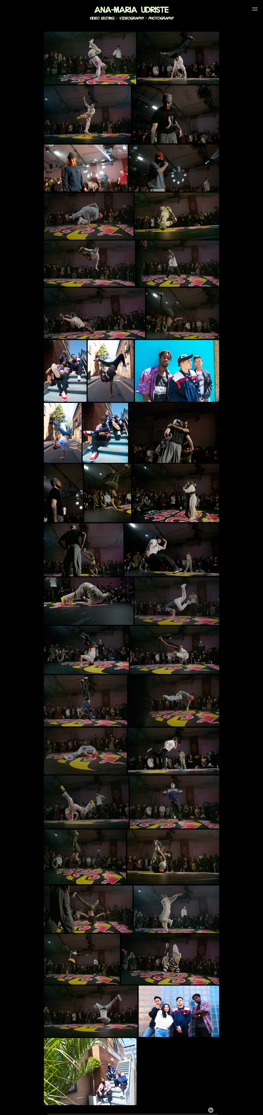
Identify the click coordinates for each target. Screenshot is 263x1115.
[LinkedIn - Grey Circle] (210, 1110)
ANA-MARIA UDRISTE (131, 8)
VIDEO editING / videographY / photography (131, 18)
